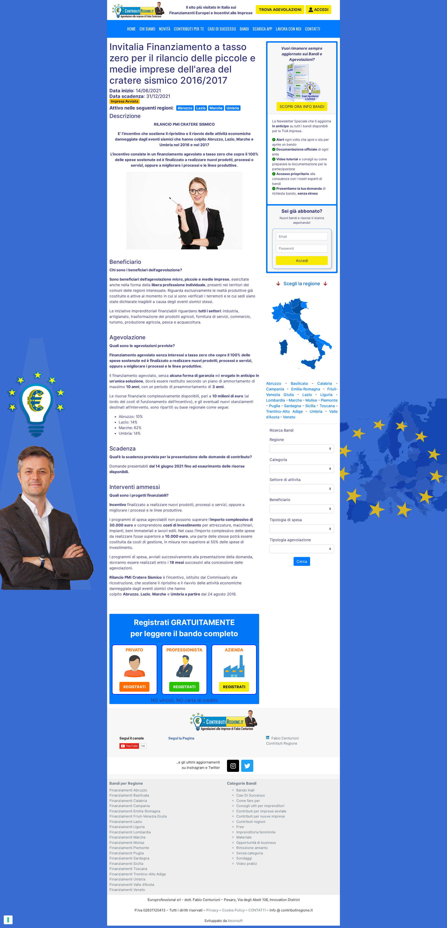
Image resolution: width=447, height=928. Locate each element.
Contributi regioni (250, 821)
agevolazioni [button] (280, 9)
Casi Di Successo (250, 795)
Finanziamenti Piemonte (129, 848)
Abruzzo (185, 108)
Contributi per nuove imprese (260, 816)
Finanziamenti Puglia (126, 853)
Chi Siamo (147, 29)
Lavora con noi (288, 29)
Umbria (233, 108)
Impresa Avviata (124, 101)
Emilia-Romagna (305, 389)
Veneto (289, 417)
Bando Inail (245, 790)
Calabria (324, 383)
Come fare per (248, 800)
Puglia (274, 405)
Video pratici (246, 863)
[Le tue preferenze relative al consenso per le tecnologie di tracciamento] (8, 919)
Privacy (212, 910)
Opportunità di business (256, 842)
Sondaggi (244, 858)
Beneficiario (280, 499)
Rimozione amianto (252, 848)
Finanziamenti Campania (129, 806)
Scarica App (262, 29)
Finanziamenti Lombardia (130, 832)
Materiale (244, 837)
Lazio (201, 108)
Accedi (302, 260)
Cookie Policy (233, 910)
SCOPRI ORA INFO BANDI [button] (302, 106)
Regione (277, 439)
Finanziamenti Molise (126, 842)
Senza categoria (249, 853)
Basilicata (299, 383)
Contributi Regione (281, 743)
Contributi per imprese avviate (261, 811)
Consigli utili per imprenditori (260, 806)
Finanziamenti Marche (127, 837)
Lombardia (275, 400)
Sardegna (292, 405)
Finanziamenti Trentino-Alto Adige (137, 874)
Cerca (302, 561)
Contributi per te (189, 29)
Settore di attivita (285, 479)
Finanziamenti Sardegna (129, 858)
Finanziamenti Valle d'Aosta (131, 884)
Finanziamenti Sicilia (126, 863)
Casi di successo (222, 29)
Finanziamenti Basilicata (129, 795)
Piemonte (329, 400)
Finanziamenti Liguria (127, 827)
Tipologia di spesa (286, 519)
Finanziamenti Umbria (127, 879)
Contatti (312, 29)
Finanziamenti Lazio (125, 821)
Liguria (326, 394)
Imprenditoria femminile (256, 832)
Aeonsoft (235, 920)
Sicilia (310, 405)
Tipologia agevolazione (290, 539)
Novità (164, 29)
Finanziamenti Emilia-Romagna (134, 811)
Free (240, 827)
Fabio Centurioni (285, 738)
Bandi (244, 29)
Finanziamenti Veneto (127, 889)
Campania (275, 389)
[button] (318, 9)
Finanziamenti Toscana (128, 868)
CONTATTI (257, 910)
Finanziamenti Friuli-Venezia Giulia (138, 816)
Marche (216, 108)
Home (131, 29)
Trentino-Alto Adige (284, 411)
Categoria (278, 459)
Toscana (327, 405)
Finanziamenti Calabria (128, 800)
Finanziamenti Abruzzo (128, 790)
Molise (311, 400)
